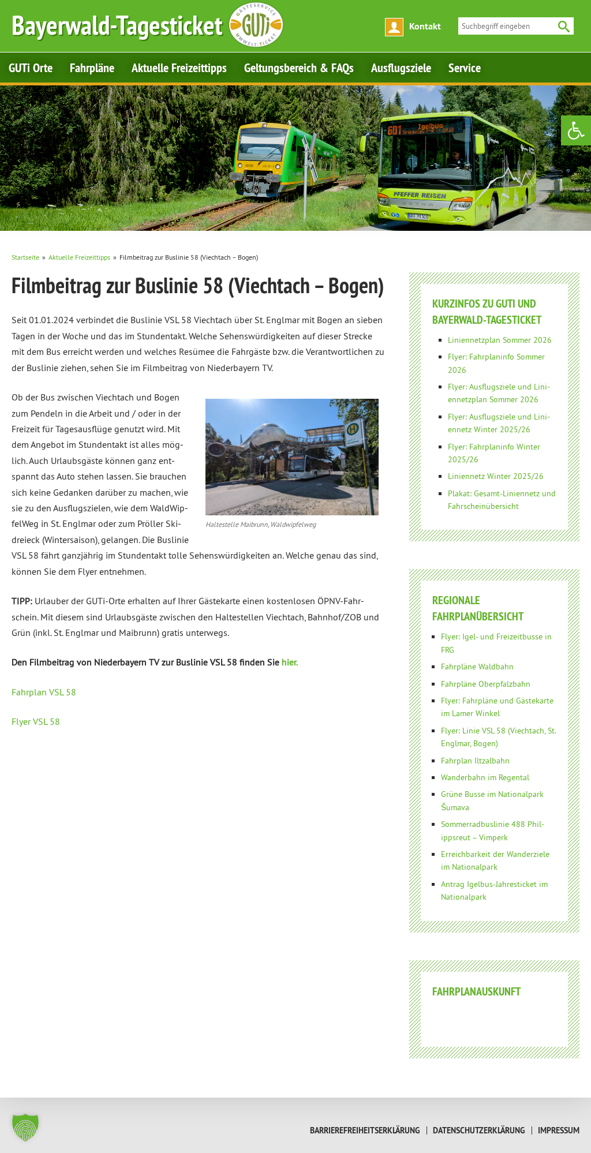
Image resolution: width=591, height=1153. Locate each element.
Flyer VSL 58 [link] (36, 721)
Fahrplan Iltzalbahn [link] (475, 760)
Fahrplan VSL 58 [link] (44, 692)
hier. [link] (290, 662)
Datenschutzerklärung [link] (479, 1130)
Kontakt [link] (425, 26)
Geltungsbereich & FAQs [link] (299, 67)
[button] (25, 1127)
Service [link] (464, 67)
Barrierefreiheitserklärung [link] (365, 1130)
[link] (576, 130)
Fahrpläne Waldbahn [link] (477, 666)
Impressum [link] (558, 1130)
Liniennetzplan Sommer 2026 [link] (500, 340)
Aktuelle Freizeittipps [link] (179, 67)
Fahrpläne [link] (92, 67)
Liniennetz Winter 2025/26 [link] (496, 476)
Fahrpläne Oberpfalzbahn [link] (485, 684)
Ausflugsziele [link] (401, 67)
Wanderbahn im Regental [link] (485, 777)
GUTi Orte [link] (31, 67)
